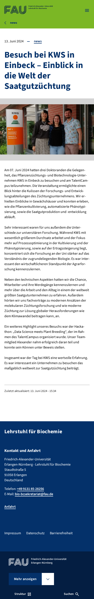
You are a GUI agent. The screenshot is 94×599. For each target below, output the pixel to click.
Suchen (69, 594)
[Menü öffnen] (87, 10)
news (38, 41)
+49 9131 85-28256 (30, 488)
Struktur (20, 594)
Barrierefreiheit (61, 533)
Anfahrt (10, 506)
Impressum (12, 533)
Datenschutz (35, 533)
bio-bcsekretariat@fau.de (34, 494)
